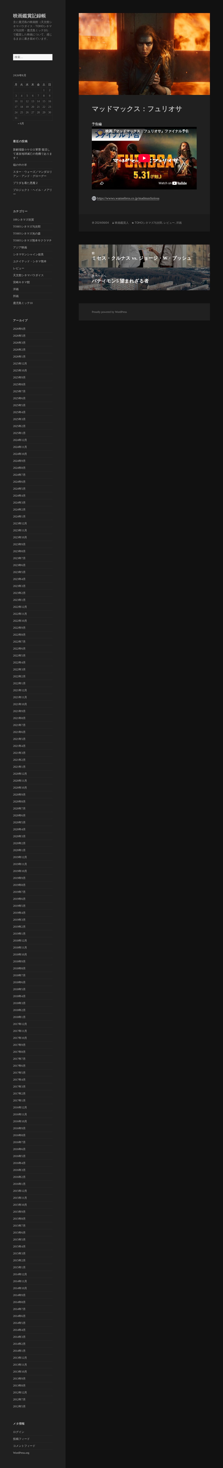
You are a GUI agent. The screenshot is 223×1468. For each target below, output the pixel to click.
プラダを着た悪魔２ (25, 182)
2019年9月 (19, 878)
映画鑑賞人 (122, 222)
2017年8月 (19, 1051)
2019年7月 (19, 891)
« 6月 (21, 123)
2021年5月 (19, 738)
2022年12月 (20, 606)
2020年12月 (20, 773)
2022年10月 (20, 620)
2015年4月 (19, 1246)
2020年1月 (19, 850)
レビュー (18, 268)
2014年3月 (19, 1336)
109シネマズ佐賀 (23, 219)
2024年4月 (19, 495)
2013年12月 (20, 1357)
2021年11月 (20, 697)
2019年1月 (19, 933)
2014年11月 (20, 1281)
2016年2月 (19, 1176)
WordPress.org (21, 1452)
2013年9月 (19, 1378)
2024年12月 (20, 440)
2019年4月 (19, 912)
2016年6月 (19, 1149)
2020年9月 (19, 794)
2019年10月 (20, 871)
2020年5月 (19, 822)
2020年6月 (19, 815)
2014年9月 (19, 1295)
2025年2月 (19, 426)
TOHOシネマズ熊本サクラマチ (32, 240)
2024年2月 (19, 509)
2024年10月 (20, 453)
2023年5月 (19, 572)
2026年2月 (19, 349)
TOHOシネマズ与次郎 (27, 226)
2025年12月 (20, 363)
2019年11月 (20, 864)
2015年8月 (19, 1218)
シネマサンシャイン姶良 (28, 254)
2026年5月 (19, 335)
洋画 (16, 289)
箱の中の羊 (20, 164)
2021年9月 (19, 711)
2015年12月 (20, 1190)
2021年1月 (19, 766)
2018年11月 (20, 947)
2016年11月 (20, 1114)
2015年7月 (19, 1225)
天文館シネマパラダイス (28, 275)
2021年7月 (19, 725)
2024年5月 (19, 488)
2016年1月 (19, 1183)
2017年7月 (19, 1058)
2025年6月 (19, 398)
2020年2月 (19, 843)
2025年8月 (19, 384)
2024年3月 (19, 502)
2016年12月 (20, 1107)
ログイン (18, 1431)
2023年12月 (20, 523)
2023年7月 (19, 558)
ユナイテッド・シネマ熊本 (30, 261)
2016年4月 (19, 1163)
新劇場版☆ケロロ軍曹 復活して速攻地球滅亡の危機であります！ (32, 153)
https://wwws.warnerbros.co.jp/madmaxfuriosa (128, 198)
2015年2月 (19, 1260)
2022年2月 (19, 676)
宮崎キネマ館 (21, 282)
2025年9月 (19, 377)
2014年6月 (19, 1316)
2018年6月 (19, 982)
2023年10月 (20, 537)
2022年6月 (19, 648)
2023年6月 (19, 565)
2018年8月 (19, 968)
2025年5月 (19, 405)
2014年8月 (19, 1302)
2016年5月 (19, 1156)
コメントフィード (24, 1445)
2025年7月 (19, 391)
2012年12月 (20, 1392)
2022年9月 (19, 627)
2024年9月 (19, 460)
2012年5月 (19, 1406)
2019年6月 (19, 898)
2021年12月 (20, 690)
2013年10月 (20, 1371)
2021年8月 (19, 718)
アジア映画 (20, 247)
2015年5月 (19, 1239)
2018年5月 (19, 989)
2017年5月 (19, 1072)
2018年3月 (19, 1003)
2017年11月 (20, 1030)
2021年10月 (20, 704)
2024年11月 (20, 446)
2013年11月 (20, 1364)
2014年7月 (19, 1309)
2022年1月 (19, 683)
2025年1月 (19, 433)
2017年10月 (20, 1037)
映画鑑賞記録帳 (29, 15)
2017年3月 (19, 1086)
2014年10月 (20, 1288)
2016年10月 (20, 1121)
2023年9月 (19, 544)
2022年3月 (19, 669)
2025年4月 (19, 412)
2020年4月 (19, 829)
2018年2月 (19, 1010)
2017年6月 (19, 1065)
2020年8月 (19, 801)
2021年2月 (19, 759)
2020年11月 (20, 780)
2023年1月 (19, 599)
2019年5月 (19, 905)
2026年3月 (19, 342)
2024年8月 (19, 467)
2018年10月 (20, 954)
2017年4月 (19, 1079)
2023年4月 (19, 579)
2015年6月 (19, 1232)
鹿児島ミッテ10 (23, 303)
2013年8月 (19, 1385)
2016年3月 (19, 1170)
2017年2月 (19, 1093)
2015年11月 (20, 1197)
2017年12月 (20, 1024)
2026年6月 (19, 328)
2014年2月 (19, 1343)
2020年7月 (19, 808)
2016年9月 (19, 1128)
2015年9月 (19, 1211)
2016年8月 (19, 1135)
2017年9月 (19, 1044)
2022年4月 (19, 662)
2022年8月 (19, 634)
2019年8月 (19, 884)
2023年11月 (20, 530)
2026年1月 (19, 356)
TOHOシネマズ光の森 (27, 233)
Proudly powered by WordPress (109, 311)
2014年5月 (19, 1322)
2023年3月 (19, 586)
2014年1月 (19, 1350)
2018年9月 (19, 961)
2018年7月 (19, 975)
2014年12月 (20, 1274)
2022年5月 (19, 655)
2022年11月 (20, 613)
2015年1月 (19, 1267)
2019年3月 (19, 919)
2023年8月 (19, 551)
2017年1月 (19, 1100)
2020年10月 (20, 787)
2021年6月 (19, 732)
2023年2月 (19, 592)
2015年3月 (19, 1253)
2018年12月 (20, 940)
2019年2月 (19, 926)
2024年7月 (19, 474)
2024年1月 (19, 516)
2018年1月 (19, 1017)
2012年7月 (19, 1399)
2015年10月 (20, 1204)
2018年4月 (19, 996)
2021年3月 (19, 752)
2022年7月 (19, 641)
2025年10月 (20, 370)
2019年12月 (20, 857)
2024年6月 (19, 481)
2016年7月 (19, 1142)
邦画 (16, 296)
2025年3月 (19, 419)
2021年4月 (19, 745)
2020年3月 (19, 836)
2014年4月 (19, 1329)
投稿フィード (21, 1438)
